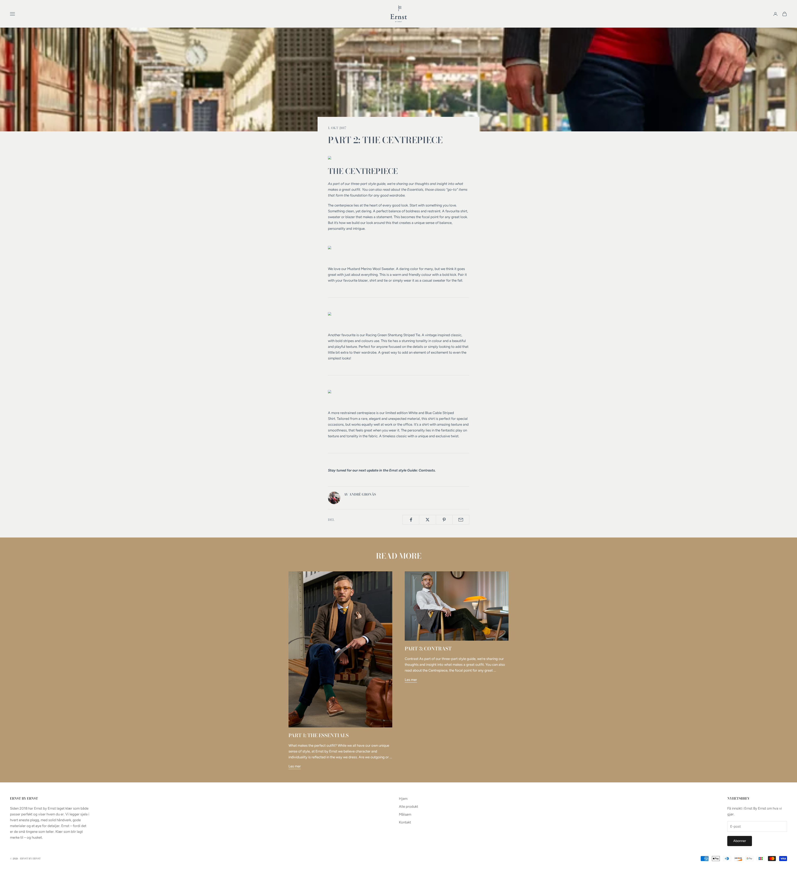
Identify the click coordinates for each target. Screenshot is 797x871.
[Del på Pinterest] (444, 519)
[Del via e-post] (461, 519)
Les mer (294, 766)
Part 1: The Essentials (318, 735)
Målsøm (405, 814)
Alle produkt (408, 806)
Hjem (403, 798)
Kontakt (405, 822)
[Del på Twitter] (427, 519)
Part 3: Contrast (428, 648)
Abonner (739, 841)
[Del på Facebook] (411, 519)
